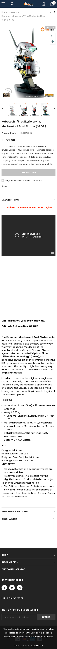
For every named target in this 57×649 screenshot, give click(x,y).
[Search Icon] (12, 3)
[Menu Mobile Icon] (3, 4)
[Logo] (28, 4)
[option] (28, 62)
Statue (13, 12)
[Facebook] (4, 587)
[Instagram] (19, 587)
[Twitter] (12, 587)
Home (5, 12)
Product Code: (9, 133)
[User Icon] (44, 4)
